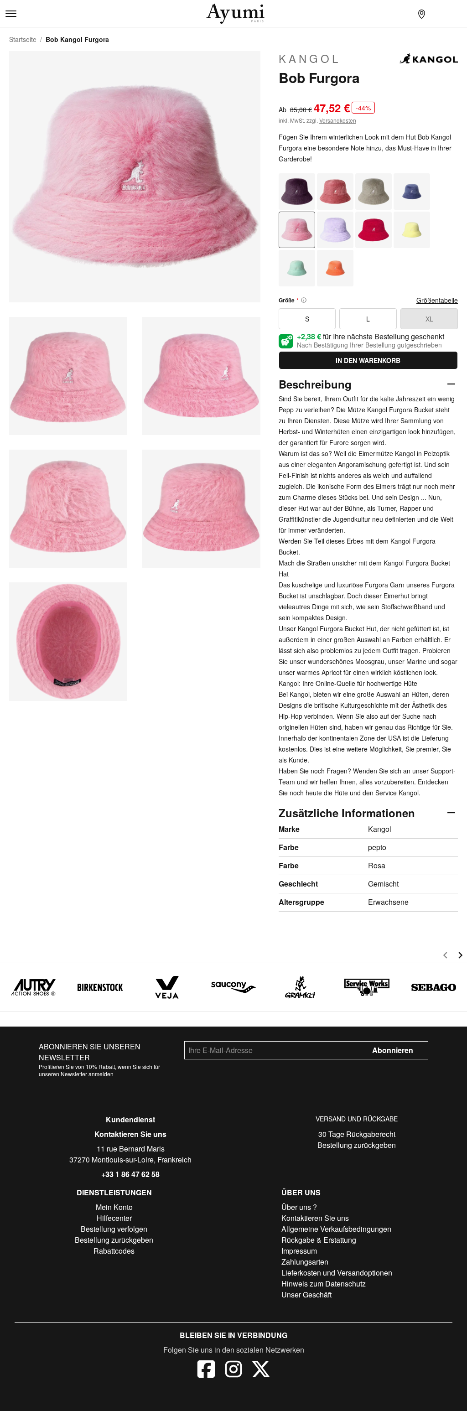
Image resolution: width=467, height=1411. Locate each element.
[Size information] (304, 300)
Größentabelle (437, 300)
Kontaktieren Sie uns (130, 1134)
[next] (460, 957)
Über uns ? (299, 1207)
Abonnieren (392, 1050)
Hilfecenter (114, 1218)
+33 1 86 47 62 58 (130, 1174)
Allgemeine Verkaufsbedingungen (336, 1229)
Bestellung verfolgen (114, 1229)
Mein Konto (114, 1207)
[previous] (445, 957)
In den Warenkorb (368, 360)
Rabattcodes (114, 1250)
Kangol (310, 58)
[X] (261, 1370)
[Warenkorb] (458, 14)
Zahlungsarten (304, 1261)
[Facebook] (206, 1370)
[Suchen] (403, 14)
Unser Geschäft (306, 1294)
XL (429, 318)
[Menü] (11, 14)
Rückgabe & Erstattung (318, 1240)
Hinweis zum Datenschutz (323, 1283)
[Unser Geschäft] (421, 14)
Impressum (299, 1250)
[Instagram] (233, 1370)
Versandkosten (337, 120)
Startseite (22, 39)
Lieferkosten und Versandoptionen (336, 1272)
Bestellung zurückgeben (356, 1145)
